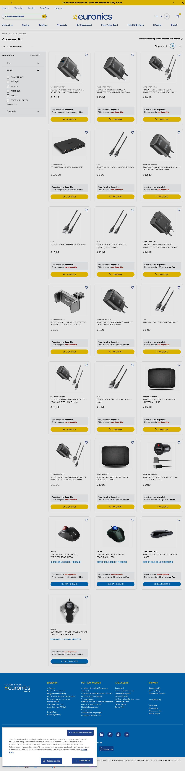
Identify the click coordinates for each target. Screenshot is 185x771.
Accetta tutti (84, 760)
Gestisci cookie (53, 761)
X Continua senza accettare (80, 733)
